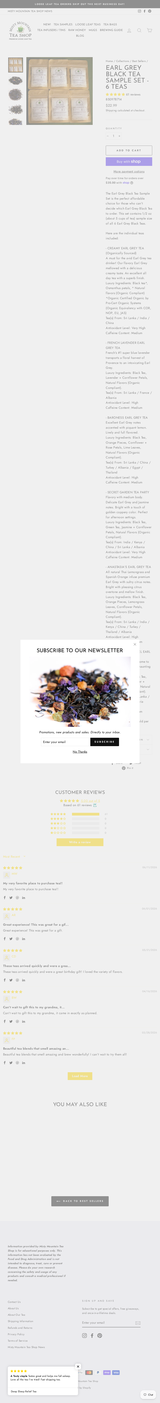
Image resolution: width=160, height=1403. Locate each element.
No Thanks (80, 751)
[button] (78, 1366)
